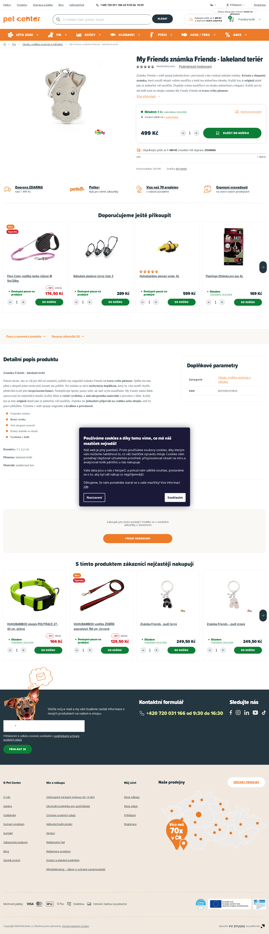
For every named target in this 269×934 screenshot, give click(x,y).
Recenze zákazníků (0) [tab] (66, 336)
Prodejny (22, 5)
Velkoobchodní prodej (59, 824)
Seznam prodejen (13, 824)
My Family (181, 168)
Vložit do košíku (236, 133)
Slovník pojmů (11, 860)
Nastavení (94, 498)
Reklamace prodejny (58, 851)
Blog (61, 5)
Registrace (260, 4)
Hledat (162, 19)
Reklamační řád (55, 842)
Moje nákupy (132, 797)
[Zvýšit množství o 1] (196, 133)
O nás (6, 797)
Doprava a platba (43, 5)
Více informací (146, 96)
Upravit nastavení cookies (75, 926)
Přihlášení (130, 815)
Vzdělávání (9, 815)
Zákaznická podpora (15, 842)
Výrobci (50, 833)
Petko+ (7, 5)
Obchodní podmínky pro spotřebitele (68, 806)
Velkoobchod (76, 5)
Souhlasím (175, 498)
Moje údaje (131, 806)
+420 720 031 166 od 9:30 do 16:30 (121, 5)
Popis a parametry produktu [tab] (23, 336)
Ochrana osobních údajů (61, 815)
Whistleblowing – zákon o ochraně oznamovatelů (75, 869)
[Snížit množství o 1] (183, 133)
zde (86, 487)
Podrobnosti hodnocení (195, 66)
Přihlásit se (17, 749)
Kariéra (7, 806)
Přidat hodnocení (137, 538)
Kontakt (8, 833)
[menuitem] (23, 35)
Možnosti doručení (251, 111)
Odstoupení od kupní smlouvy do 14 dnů (70, 797)
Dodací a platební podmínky (62, 860)
